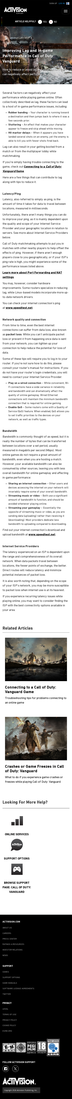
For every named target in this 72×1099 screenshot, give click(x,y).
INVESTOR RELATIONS (13, 950)
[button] (67, 3)
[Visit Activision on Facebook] (6, 1068)
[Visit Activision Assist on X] (15, 1068)
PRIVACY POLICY (10, 1020)
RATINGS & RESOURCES (13, 944)
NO (55, 22)
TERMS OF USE (9, 1015)
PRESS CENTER (10, 939)
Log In (62, 4)
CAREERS (7, 933)
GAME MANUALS (10, 983)
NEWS (5, 955)
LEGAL (5, 1009)
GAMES (6, 972)
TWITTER (7, 994)
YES (45, 22)
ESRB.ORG (7, 1031)
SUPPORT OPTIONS (11, 978)
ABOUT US (7, 928)
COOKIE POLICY (9, 1026)
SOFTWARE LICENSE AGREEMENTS (18, 989)
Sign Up (53, 4)
